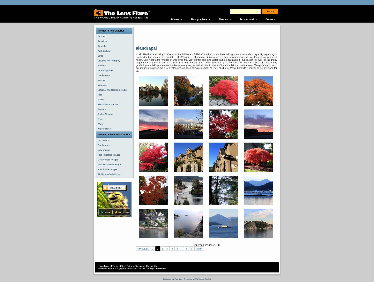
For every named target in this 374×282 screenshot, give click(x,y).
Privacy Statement (135, 266)
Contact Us (151, 266)
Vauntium (179, 279)
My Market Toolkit (203, 279)
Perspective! (247, 19)
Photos (175, 19)
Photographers (199, 19)
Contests (271, 19)
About (108, 266)
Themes (223, 19)
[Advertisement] (207, 35)
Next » (199, 248)
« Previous (143, 248)
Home (101, 266)
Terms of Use (118, 266)
